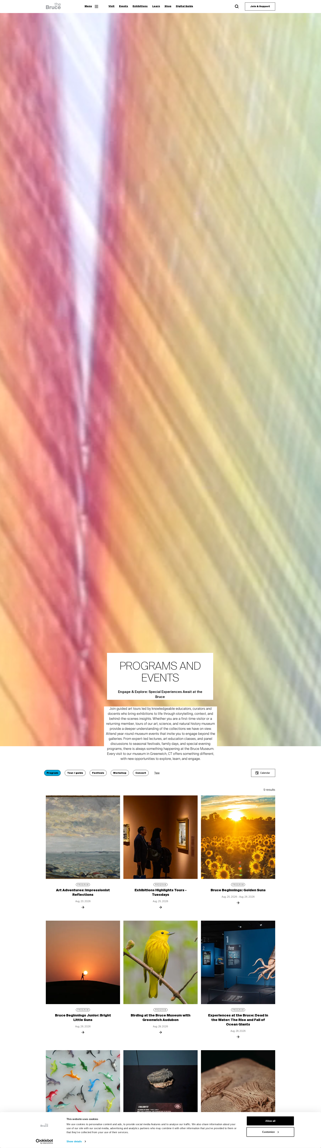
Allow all (270, 1120)
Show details (74, 1141)
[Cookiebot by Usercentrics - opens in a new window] (44, 1141)
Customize (268, 1131)
